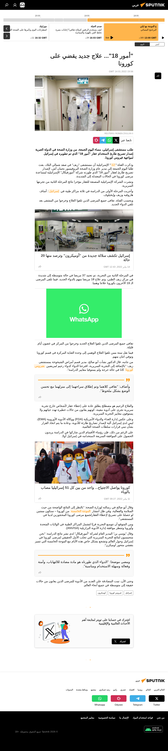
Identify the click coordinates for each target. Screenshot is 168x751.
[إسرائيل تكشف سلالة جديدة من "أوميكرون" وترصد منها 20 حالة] (84, 231)
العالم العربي (159, 690)
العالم (148, 690)
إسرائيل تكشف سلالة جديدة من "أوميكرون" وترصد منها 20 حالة (85, 258)
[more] (40, 266)
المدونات (69, 690)
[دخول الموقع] (15, 5)
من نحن (161, 717)
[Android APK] (153, 729)
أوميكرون (102, 593)
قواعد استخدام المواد (143, 717)
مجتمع (93, 690)
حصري (123, 690)
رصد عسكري (104, 690)
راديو (115, 690)
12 (113, 164)
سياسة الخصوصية (106, 717)
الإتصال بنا (124, 717)
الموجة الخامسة (80, 511)
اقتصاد (131, 690)
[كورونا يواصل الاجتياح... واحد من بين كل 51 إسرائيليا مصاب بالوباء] (84, 463)
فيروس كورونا (115, 593)
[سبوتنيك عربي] (153, 7)
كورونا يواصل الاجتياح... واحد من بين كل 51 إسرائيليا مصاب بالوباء (85, 490)
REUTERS (109, 133)
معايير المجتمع (87, 717)
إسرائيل (54, 191)
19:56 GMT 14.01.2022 (121, 71)
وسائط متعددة (82, 690)
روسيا (140, 690)
